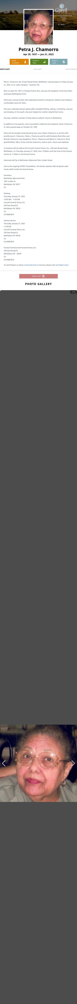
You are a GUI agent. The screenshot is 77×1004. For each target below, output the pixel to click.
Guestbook (71, 69)
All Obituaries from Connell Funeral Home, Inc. (61, 16)
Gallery (38, 69)
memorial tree (30, 265)
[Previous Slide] (4, 763)
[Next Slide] (73, 763)
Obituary (5, 69)
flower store (63, 265)
